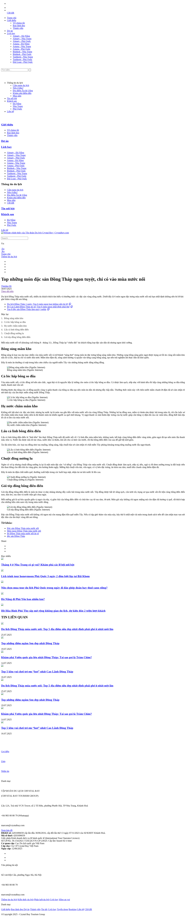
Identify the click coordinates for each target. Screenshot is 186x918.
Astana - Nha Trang (22, 46)
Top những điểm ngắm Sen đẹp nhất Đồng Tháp (30, 643)
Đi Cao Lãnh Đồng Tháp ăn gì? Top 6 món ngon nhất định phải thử (38, 306)
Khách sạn (12, 101)
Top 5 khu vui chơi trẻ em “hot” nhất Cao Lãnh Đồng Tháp (37, 671)
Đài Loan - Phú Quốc (23, 62)
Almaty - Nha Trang (22, 38)
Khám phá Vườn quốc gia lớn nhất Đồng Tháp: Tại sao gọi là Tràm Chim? (46, 657)
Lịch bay (11, 33)
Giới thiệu (11, 20)
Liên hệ (10, 111)
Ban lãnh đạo (19, 25)
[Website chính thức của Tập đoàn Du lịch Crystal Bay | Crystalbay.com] (35, 232)
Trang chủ (11, 18)
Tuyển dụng (62, 909)
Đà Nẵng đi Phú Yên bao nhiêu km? (23, 599)
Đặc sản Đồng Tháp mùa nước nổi (23, 528)
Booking (73, 909)
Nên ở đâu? (18, 88)
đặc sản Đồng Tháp (16, 536)
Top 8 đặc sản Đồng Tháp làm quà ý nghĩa (26, 309)
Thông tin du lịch (9, 256)
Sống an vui (64, 899)
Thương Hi (6, 286)
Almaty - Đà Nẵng (21, 36)
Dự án (10, 31)
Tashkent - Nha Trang (23, 57)
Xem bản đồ (6, 830)
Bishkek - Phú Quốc (22, 54)
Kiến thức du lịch (26, 899)
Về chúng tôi (19, 23)
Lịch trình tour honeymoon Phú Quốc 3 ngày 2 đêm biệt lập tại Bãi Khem (45, 576)
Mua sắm (17, 96)
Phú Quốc (17, 109)
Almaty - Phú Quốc (22, 41)
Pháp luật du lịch (42, 899)
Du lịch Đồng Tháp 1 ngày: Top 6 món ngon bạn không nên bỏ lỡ (37, 304)
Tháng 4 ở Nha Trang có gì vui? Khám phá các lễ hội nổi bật (37, 564)
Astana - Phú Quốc (21, 49)
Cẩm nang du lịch (21, 85)
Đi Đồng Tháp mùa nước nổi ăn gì (23, 533)
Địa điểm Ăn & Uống (23, 90)
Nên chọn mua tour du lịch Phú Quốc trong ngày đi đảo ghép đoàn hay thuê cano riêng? (54, 587)
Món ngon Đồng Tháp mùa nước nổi (24, 531)
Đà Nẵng (17, 103)
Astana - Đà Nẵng (21, 44)
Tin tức (44, 909)
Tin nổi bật (12, 98)
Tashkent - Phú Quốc (22, 59)
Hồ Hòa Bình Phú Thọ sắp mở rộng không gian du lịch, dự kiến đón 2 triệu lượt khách (53, 610)
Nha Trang (18, 106)
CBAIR (10, 13)
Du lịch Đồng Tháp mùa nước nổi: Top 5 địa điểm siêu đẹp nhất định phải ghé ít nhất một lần (57, 629)
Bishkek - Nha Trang (22, 51)
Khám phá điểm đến (22, 93)
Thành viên (18, 28)
